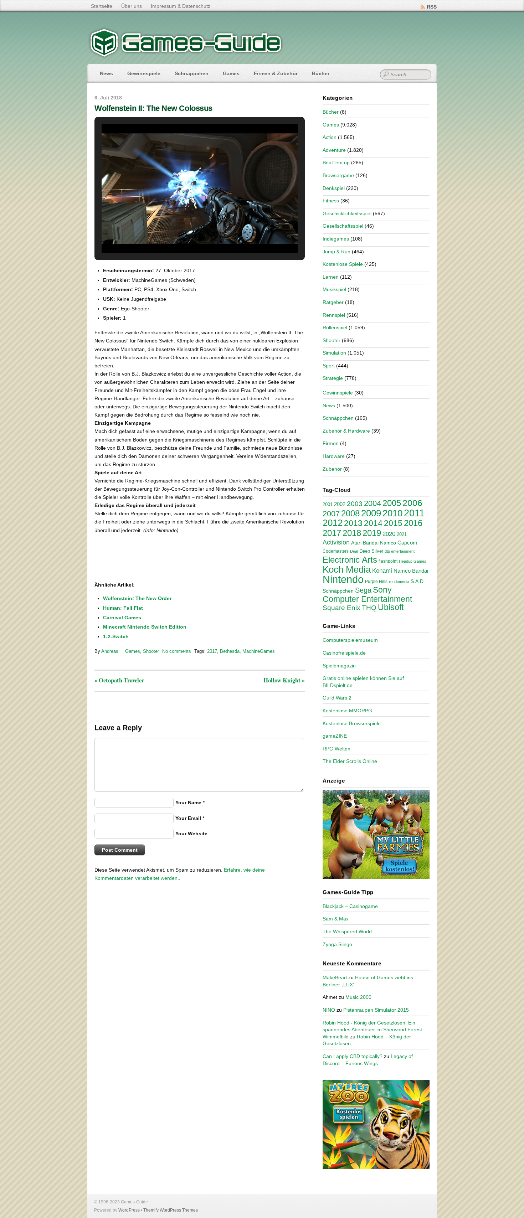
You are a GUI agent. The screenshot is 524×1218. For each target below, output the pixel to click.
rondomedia (399, 581)
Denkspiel (334, 188)
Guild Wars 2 (337, 698)
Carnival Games (122, 617)
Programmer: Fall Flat (123, 608)
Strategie (333, 378)
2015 (393, 523)
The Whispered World (347, 931)
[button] (183, 235)
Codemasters (336, 551)
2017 (212, 651)
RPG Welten (336, 749)
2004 (372, 503)
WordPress (129, 1210)
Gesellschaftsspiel (343, 226)
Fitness (331, 200)
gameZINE (335, 736)
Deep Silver (371, 551)
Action (330, 137)
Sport (329, 365)
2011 (414, 512)
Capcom (407, 543)
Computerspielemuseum (350, 640)
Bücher (320, 73)
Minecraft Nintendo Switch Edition (144, 627)
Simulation (334, 353)
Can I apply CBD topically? (352, 1056)
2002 (339, 504)
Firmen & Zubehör (276, 73)
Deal (354, 551)
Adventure (334, 150)
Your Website (191, 833)
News (106, 73)
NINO (329, 1010)
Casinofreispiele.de (344, 653)
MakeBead (335, 977)
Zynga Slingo (337, 944)
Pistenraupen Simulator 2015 (376, 1010)
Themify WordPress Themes (170, 1210)
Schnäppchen (192, 73)
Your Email (188, 818)
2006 (412, 503)
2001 (328, 504)
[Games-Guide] (186, 55)
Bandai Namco (379, 543)
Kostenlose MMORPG (347, 710)
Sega (363, 590)
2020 (388, 533)
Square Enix (341, 607)
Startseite (101, 6)
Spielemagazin (339, 666)
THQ (369, 607)
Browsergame (338, 175)
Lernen (331, 277)
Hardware (334, 456)
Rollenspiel (335, 327)
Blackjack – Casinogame (350, 906)
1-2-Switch (116, 636)
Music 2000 (358, 997)
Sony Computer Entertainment (367, 594)
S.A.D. (418, 581)
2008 (350, 513)
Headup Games (412, 561)
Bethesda (230, 651)
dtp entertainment (400, 551)
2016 (413, 523)
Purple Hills (376, 581)
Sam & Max (336, 919)
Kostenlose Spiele (343, 264)
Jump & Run (336, 251)
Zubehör (332, 469)
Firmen (331, 443)
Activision (336, 542)
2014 (373, 523)
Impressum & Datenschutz (180, 6)
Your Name (188, 802)
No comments (176, 651)
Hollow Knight (284, 680)
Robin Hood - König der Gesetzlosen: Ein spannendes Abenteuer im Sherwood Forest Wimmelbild (372, 1029)
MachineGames (258, 651)
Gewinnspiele (143, 73)
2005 (391, 503)
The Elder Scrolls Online (350, 761)
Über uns (131, 6)
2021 (402, 534)
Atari (356, 543)
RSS (432, 7)
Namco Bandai (411, 571)
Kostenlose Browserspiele (352, 723)
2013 (353, 523)
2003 (355, 503)
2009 (371, 513)
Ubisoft (391, 607)
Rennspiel (334, 315)
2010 (392, 513)
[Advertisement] (153, 558)
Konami (382, 570)
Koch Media (347, 569)
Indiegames (336, 239)
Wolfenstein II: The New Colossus (153, 108)
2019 (372, 533)
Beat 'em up (336, 162)
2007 (331, 513)
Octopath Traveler (119, 680)
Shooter (151, 651)
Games (231, 73)
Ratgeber (333, 302)
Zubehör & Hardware (346, 431)
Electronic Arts (350, 559)
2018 (352, 533)
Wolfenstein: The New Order (137, 598)
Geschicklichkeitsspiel (347, 213)
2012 (333, 523)
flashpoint (388, 561)
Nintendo (343, 579)
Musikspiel (334, 289)
